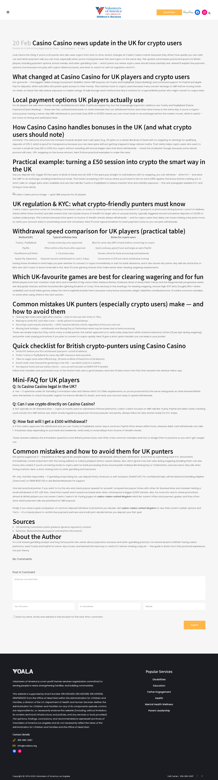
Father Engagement (159, 692)
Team (56, 48)
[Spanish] (191, 12)
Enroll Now (169, 12)
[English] (186, 12)
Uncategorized (41, 48)
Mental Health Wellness (159, 704)
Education (159, 685)
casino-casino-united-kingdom (114, 496)
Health (159, 698)
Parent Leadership (159, 710)
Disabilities (159, 679)
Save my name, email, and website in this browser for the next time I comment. (59, 616)
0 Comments (68, 48)
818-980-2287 (187, 776)
